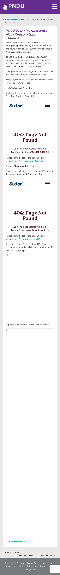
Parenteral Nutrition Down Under (13, 7)
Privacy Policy (26, 566)
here (35, 247)
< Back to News (12, 552)
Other (14, 541)
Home (6, 19)
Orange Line (30, 569)
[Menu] (54, 6)
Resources (22, 541)
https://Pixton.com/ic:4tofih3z (26, 239)
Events (8, 541)
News (15, 19)
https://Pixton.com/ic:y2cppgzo (27, 161)
